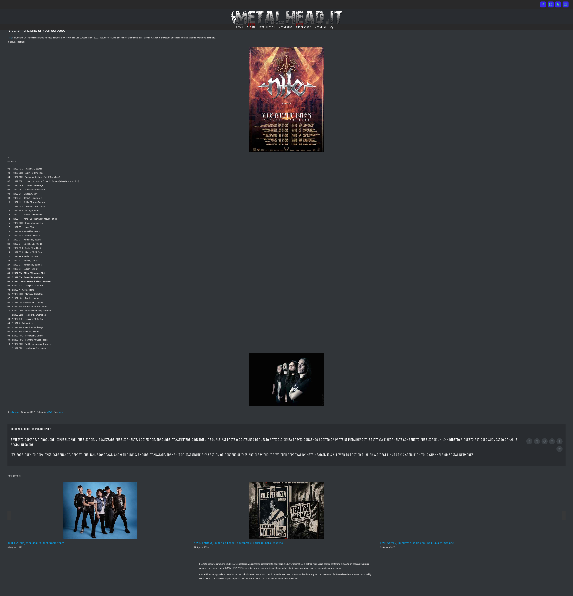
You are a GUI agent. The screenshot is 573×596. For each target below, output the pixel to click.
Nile (10, 38)
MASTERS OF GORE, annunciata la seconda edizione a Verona (417, 543)
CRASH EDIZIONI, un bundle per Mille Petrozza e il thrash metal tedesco (51, 543)
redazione (14, 412)
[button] (332, 27)
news (60, 412)
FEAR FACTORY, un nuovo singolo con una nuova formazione (230, 543)
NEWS (49, 412)
